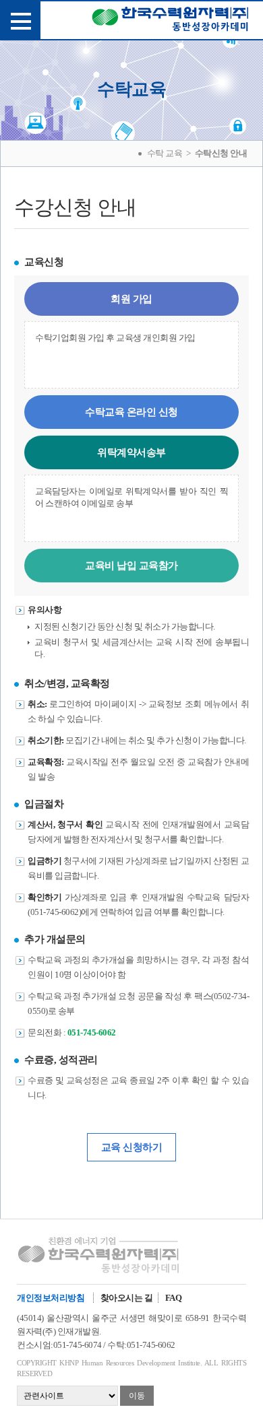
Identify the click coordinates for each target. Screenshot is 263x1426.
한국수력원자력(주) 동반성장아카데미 (170, 21)
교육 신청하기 (132, 1147)
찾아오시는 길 (126, 1298)
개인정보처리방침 (50, 1298)
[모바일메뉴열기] (20, 20)
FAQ (173, 1298)
